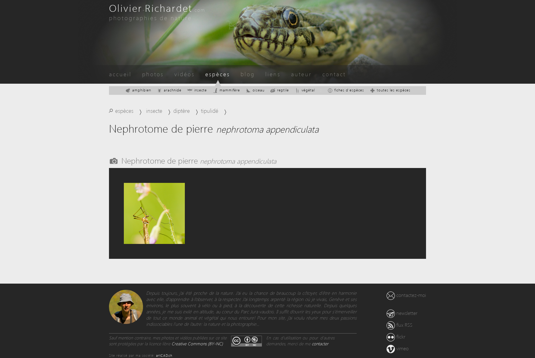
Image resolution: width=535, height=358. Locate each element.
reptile (283, 90)
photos (153, 74)
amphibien (141, 90)
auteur (301, 74)
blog (248, 74)
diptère (181, 110)
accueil (120, 74)
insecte (200, 90)
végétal (308, 90)
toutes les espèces (394, 90)
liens (273, 74)
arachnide (172, 90)
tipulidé (209, 110)
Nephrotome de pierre (198, 160)
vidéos (184, 74)
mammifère (230, 90)
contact (334, 74)
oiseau (258, 90)
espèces (217, 74)
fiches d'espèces (349, 90)
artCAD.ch (164, 355)
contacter (320, 344)
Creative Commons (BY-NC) (197, 344)
